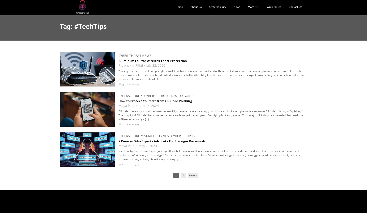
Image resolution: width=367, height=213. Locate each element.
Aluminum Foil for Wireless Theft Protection (153, 61)
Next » (193, 175)
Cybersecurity (217, 6)
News (237, 6)
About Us (196, 6)
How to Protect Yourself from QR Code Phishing (155, 101)
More (251, 6)
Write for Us (274, 6)
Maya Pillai (127, 105)
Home (179, 6)
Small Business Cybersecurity (170, 136)
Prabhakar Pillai (131, 65)
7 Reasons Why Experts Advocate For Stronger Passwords (162, 141)
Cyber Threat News (135, 55)
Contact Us (295, 6)
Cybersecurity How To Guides (169, 95)
